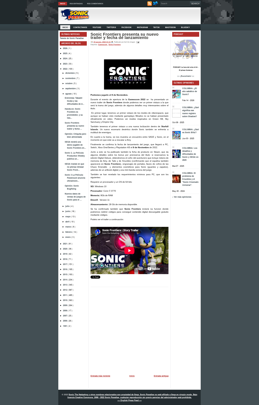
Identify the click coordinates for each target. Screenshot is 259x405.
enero (68, 237)
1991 (65, 325)
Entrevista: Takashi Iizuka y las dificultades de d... (74, 100)
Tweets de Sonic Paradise (72, 38)
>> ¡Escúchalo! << (185, 76)
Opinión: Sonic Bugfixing (72, 187)
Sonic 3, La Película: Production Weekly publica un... (75, 155)
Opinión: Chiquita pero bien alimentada (75, 135)
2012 (65, 289)
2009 (65, 305)
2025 (65, 53)
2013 (65, 284)
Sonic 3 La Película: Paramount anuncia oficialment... (75, 177)
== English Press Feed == (130, 400)
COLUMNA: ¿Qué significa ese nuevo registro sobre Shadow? (190, 112)
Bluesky (185, 27)
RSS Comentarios (95, 3)
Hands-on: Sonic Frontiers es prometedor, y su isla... (74, 113)
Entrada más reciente (100, 375)
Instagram (142, 27)
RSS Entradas (76, 3)
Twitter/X (111, 27)
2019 (65, 253)
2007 (65, 315)
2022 (65, 68)
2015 (65, 274)
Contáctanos (80, 27)
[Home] (73, 19)
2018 (65, 259)
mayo (68, 216)
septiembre (70, 88)
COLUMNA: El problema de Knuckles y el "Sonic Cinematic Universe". (190, 179)
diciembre (70, 73)
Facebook (126, 27)
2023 (65, 63)
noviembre (70, 78)
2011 (65, 295)
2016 (65, 269)
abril (67, 221)
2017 (65, 264)
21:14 (108, 42)
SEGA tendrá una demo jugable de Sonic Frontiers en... (75, 144)
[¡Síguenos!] (156, 5)
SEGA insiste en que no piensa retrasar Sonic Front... (74, 166)
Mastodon (170, 27)
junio (68, 211)
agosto (68, 93)
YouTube (96, 27)
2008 (65, 310)
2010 (65, 300)
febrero (69, 231)
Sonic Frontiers (115, 44)
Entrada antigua (161, 375)
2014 (65, 279)
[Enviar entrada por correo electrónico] (137, 42)
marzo (68, 226)
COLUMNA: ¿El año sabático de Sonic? (189, 91)
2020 (65, 248)
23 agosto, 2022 (100, 42)
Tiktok (156, 27)
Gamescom (103, 44)
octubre (69, 83)
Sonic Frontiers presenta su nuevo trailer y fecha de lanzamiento (125, 36)
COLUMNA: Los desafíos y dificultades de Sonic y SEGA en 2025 (190, 153)
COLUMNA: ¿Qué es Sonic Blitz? (190, 131)
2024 (65, 58)
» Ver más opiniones (181, 196)
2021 (65, 243)
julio (67, 206)
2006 (65, 320)
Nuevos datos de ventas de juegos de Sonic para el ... (75, 196)
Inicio (62, 3)
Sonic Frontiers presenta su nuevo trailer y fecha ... (74, 125)
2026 (65, 48)
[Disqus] (129, 329)
